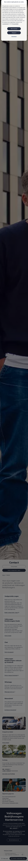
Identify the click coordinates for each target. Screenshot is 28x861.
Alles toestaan (14, 28)
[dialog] (14, 430)
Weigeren (14, 32)
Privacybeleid (15, 24)
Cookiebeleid (5, 24)
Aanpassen (14, 36)
